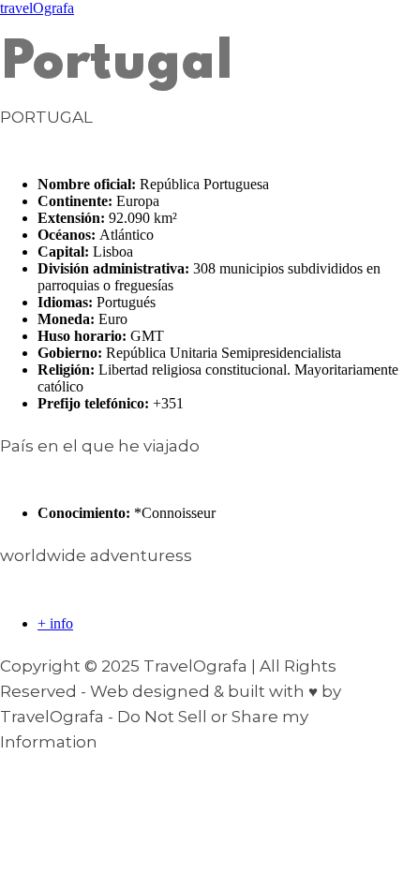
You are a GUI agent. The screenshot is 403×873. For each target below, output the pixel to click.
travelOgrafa (37, 8)
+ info (55, 623)
